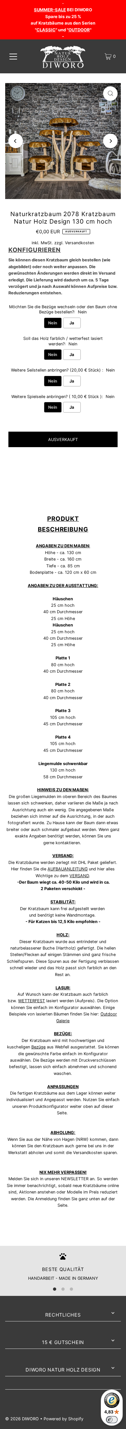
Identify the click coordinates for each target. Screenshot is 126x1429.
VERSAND (79, 875)
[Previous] (15, 141)
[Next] (110, 141)
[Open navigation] (13, 56)
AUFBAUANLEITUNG (67, 869)
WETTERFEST (31, 1000)
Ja (71, 322)
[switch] (112, 1419)
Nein (52, 322)
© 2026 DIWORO (22, 1418)
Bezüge (38, 1047)
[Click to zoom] (110, 93)
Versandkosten (79, 242)
